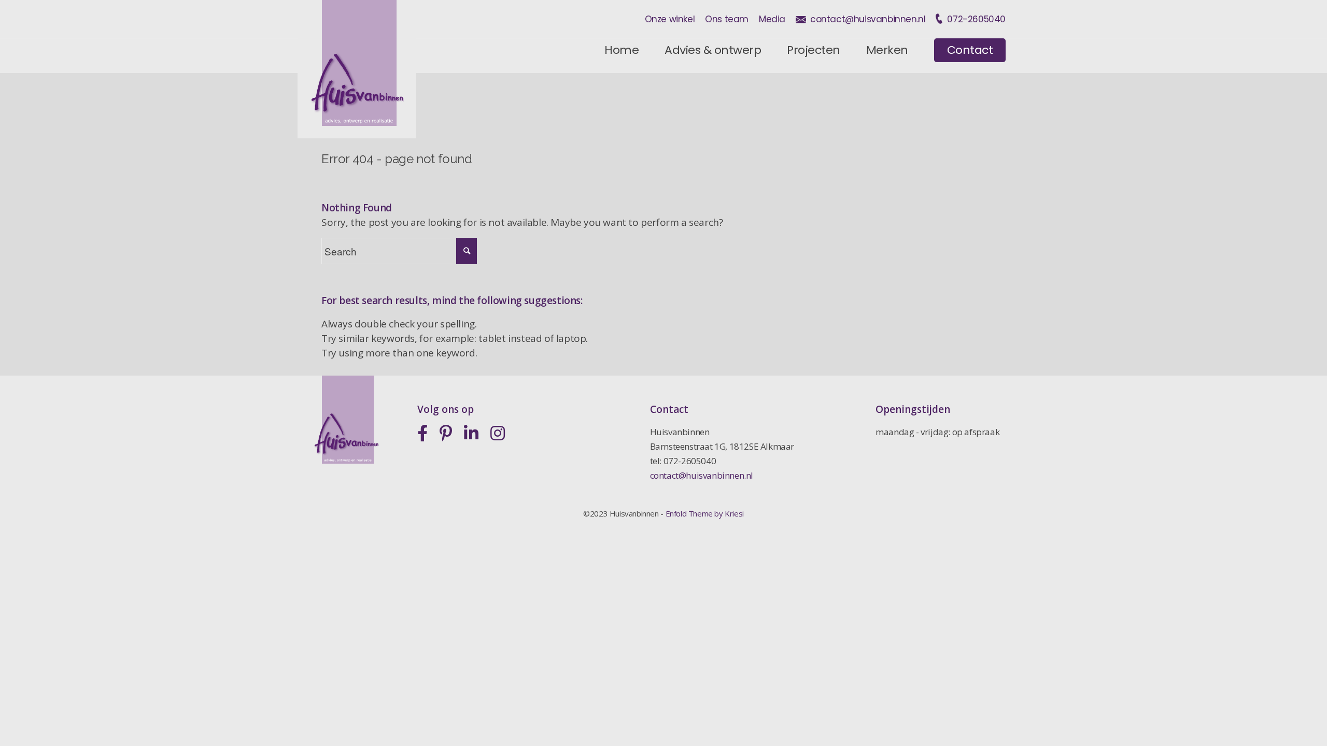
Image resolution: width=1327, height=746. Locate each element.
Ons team (727, 19)
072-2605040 (976, 19)
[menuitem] (621, 50)
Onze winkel (670, 19)
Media (772, 19)
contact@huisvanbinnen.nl (867, 19)
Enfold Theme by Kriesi (705, 513)
